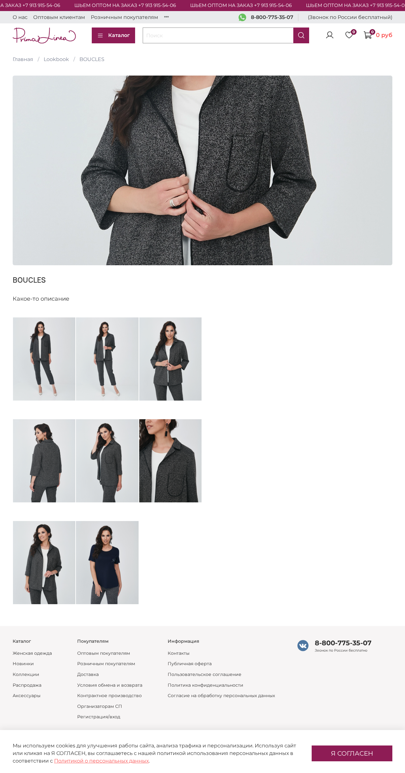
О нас (20, 17)
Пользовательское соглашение (204, 674)
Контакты (179, 653)
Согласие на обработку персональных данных (221, 695)
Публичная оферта (190, 663)
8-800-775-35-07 (272, 17)
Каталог (119, 35)
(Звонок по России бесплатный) (350, 17)
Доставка (88, 674)
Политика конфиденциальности (205, 685)
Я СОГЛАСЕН (352, 753)
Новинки (23, 663)
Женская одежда (32, 653)
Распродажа (27, 685)
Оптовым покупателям (103, 653)
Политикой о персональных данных (101, 761)
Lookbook (56, 59)
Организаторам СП (99, 706)
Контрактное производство (109, 695)
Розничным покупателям (124, 17)
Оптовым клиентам (59, 17)
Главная (23, 59)
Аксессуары (26, 695)
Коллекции (26, 674)
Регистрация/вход (98, 717)
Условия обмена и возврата (109, 685)
